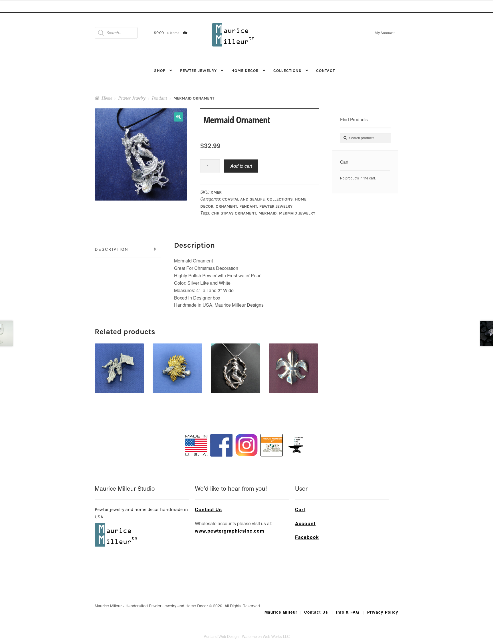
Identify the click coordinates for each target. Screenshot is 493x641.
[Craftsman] (271, 445)
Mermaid (267, 213)
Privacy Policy (382, 612)
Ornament (226, 206)
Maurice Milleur (280, 612)
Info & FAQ (347, 612)
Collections (287, 70)
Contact (325, 70)
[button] (178, 117)
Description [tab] (111, 249)
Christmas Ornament (233, 213)
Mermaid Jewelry (297, 213)
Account (305, 523)
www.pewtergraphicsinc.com (229, 530)
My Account (385, 32)
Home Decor (245, 70)
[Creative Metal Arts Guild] (297, 445)
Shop (159, 70)
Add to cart (241, 166)
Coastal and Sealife (243, 199)
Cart (300, 509)
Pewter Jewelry (198, 70)
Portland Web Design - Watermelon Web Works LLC (247, 636)
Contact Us (208, 509)
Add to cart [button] (119, 358)
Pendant (159, 98)
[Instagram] (246, 445)
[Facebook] (221, 445)
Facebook (307, 537)
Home (107, 98)
